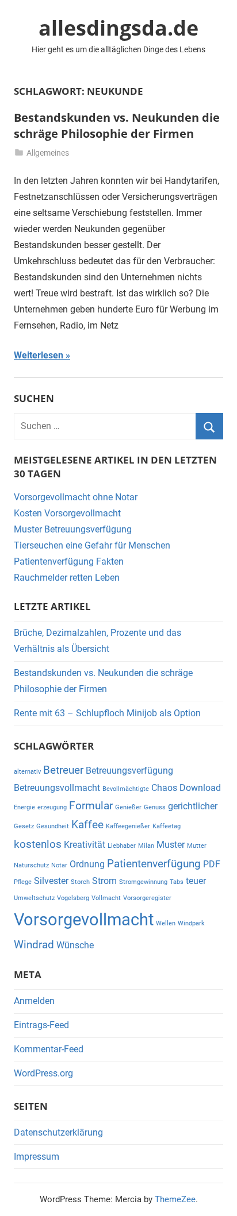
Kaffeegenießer (128, 826)
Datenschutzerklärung (58, 1132)
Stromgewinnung (143, 882)
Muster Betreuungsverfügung (73, 529)
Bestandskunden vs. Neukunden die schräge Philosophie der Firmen (117, 125)
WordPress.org (43, 1073)
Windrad (34, 944)
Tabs (177, 882)
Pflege (23, 882)
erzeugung (52, 807)
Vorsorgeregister (147, 898)
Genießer (128, 807)
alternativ (27, 771)
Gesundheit (52, 826)
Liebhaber (122, 846)
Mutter (197, 846)
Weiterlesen (38, 355)
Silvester (51, 880)
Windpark (191, 923)
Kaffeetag (166, 826)
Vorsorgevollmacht (84, 919)
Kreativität (84, 844)
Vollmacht (106, 898)
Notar (59, 865)
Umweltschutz (34, 898)
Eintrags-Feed (41, 1025)
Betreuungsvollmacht (57, 787)
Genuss (155, 807)
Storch (80, 882)
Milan (146, 846)
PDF (211, 864)
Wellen (165, 923)
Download (200, 787)
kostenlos (38, 844)
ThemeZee (175, 1199)
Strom (104, 880)
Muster (170, 844)
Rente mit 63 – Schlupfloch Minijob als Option (107, 713)
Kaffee (87, 824)
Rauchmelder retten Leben (67, 577)
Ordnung (87, 864)
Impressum (36, 1156)
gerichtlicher (192, 806)
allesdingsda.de (118, 28)
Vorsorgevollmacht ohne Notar (75, 497)
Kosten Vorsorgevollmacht (67, 513)
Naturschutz (31, 865)
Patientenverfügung (154, 863)
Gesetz (24, 826)
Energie (24, 807)
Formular (91, 805)
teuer (196, 880)
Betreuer (63, 770)
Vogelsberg (73, 898)
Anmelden (34, 1000)
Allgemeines (47, 152)
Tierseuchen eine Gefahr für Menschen (92, 545)
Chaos (164, 787)
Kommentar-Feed (48, 1049)
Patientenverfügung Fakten (69, 561)
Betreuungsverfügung (129, 770)
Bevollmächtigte (125, 789)
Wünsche (75, 945)
